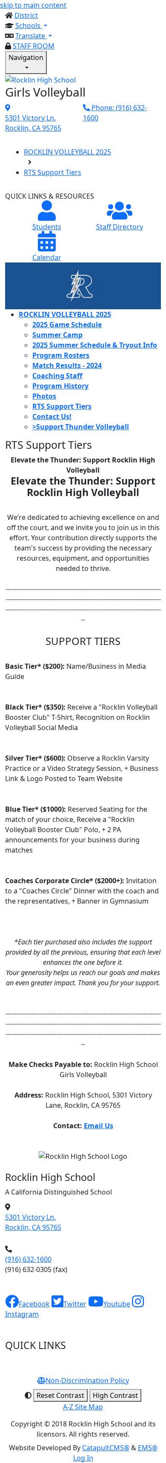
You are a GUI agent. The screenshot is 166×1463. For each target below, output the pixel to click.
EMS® (147, 1447)
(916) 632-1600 (28, 1259)
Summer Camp (57, 334)
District (26, 15)
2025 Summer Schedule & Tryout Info (94, 345)
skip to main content (33, 5)
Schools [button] (28, 25)
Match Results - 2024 (67, 365)
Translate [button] (31, 35)
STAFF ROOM (33, 46)
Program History (60, 386)
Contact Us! (52, 416)
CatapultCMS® (105, 1447)
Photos (44, 396)
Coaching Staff (57, 375)
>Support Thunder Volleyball (80, 426)
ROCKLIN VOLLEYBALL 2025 (67, 152)
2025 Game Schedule (67, 324)
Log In (83, 1458)
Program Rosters (60, 355)
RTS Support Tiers (52, 172)
